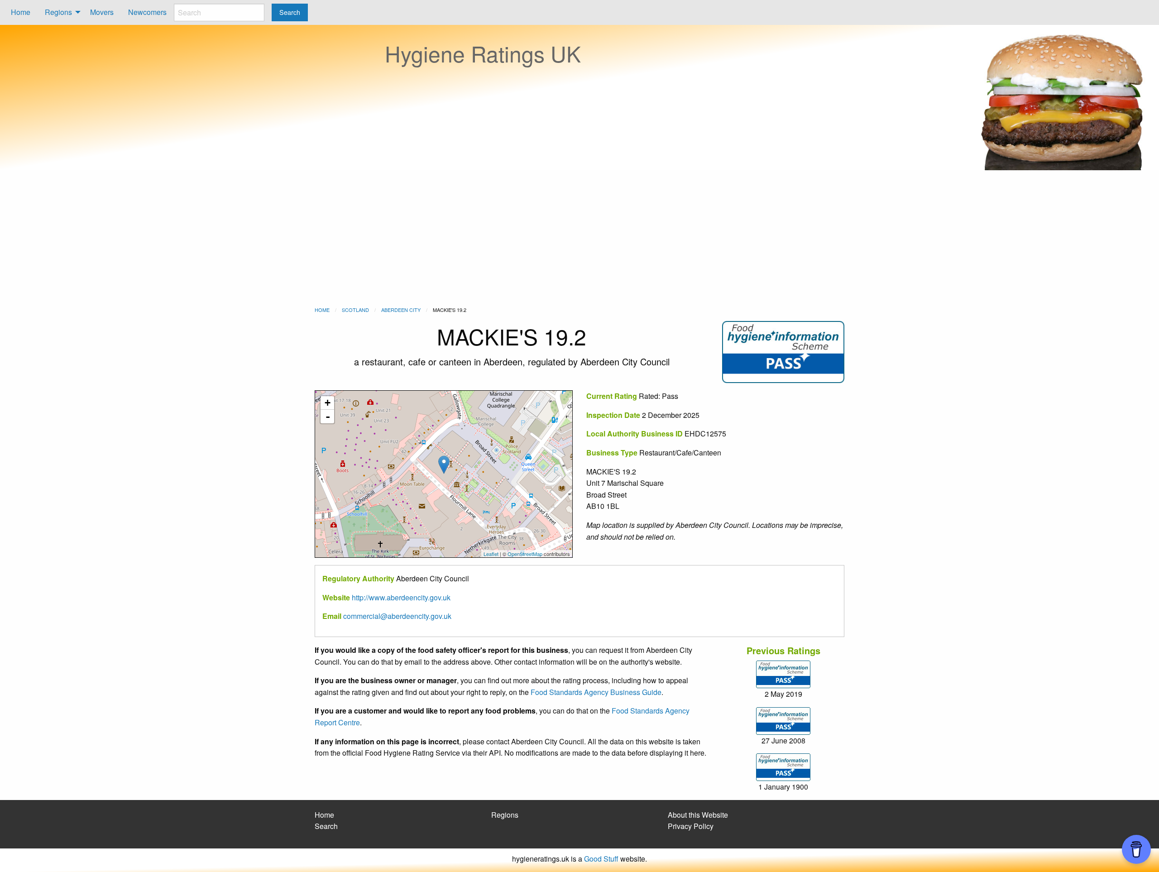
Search (326, 826)
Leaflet (491, 553)
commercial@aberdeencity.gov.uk (397, 616)
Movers (102, 12)
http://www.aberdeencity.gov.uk (401, 597)
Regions (58, 12)
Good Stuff (601, 858)
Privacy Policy (691, 826)
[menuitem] (21, 12)
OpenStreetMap (525, 553)
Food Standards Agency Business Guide (596, 692)
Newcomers (147, 12)
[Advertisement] (579, 238)
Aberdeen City (401, 309)
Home (20, 12)
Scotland (355, 309)
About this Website (698, 815)
